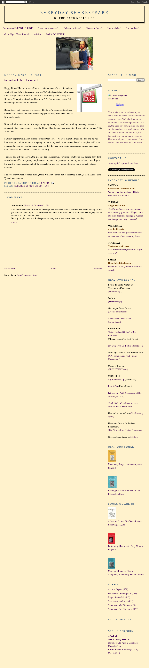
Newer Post (9, 268)
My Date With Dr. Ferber (119, 345)
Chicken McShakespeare (119, 318)
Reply (14, 222)
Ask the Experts (115, 589)
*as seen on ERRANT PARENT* (18, 27)
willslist (37, 34)
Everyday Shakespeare (74, 13)
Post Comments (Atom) (27, 275)
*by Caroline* (132, 27)
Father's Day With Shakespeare (122, 392)
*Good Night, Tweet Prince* (16, 34)
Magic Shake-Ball (116, 597)
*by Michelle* (114, 27)
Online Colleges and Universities (120, 104)
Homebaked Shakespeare (119, 593)
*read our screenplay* (48, 27)
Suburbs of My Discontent (120, 605)
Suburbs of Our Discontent (21, 80)
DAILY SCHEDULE (55, 34)
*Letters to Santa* (94, 27)
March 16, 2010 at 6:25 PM (36, 205)
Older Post (97, 268)
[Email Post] (52, 183)
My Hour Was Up (116, 379)
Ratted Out (113, 386)
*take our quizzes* (72, 27)
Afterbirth (113, 636)
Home (53, 268)
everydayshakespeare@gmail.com (123, 163)
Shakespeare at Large (118, 601)
